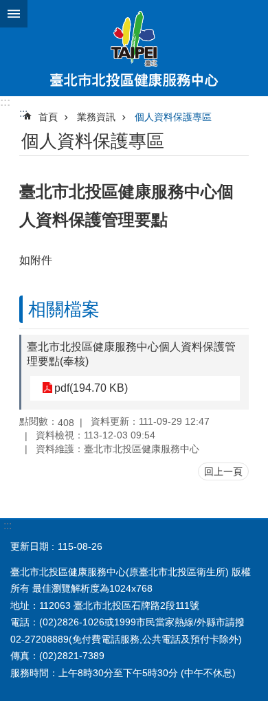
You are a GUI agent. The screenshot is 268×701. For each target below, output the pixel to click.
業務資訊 (96, 116)
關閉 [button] (13, 13)
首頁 (48, 116)
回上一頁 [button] (223, 471)
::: (5, 102)
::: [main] (23, 113)
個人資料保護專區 (173, 116)
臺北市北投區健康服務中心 (134, 48)
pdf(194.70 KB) (91, 388)
